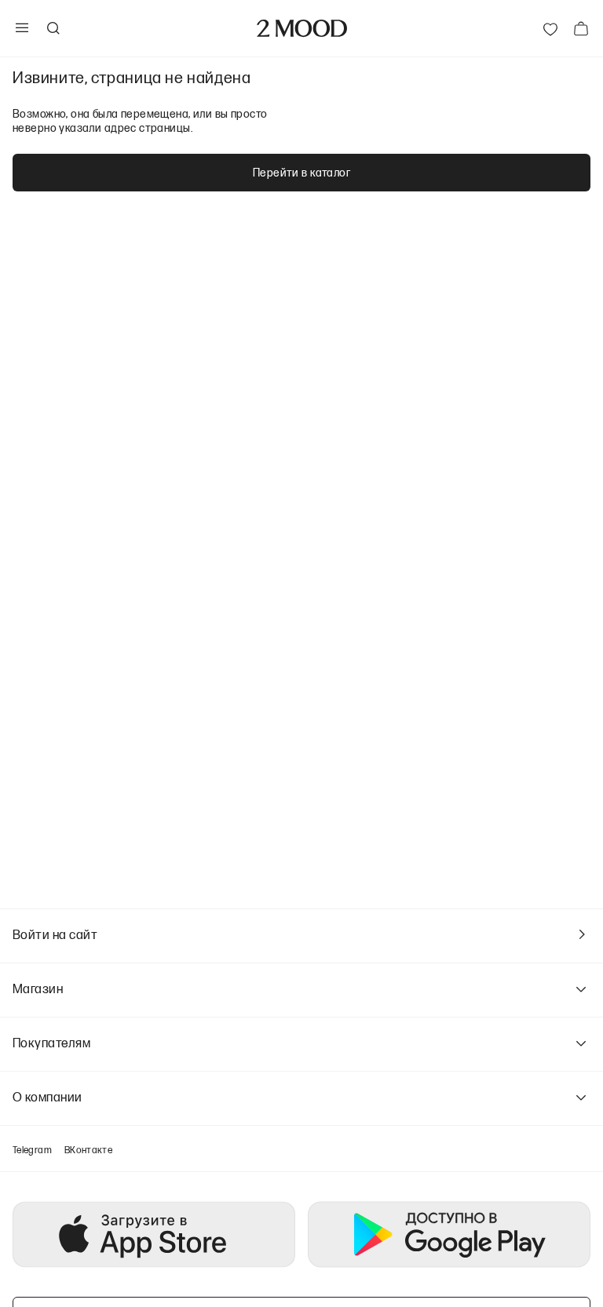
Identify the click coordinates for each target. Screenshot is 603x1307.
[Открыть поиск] (52, 28)
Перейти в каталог (301, 172)
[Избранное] (550, 28)
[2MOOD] (302, 29)
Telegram (32, 1149)
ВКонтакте (88, 1149)
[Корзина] (581, 28)
